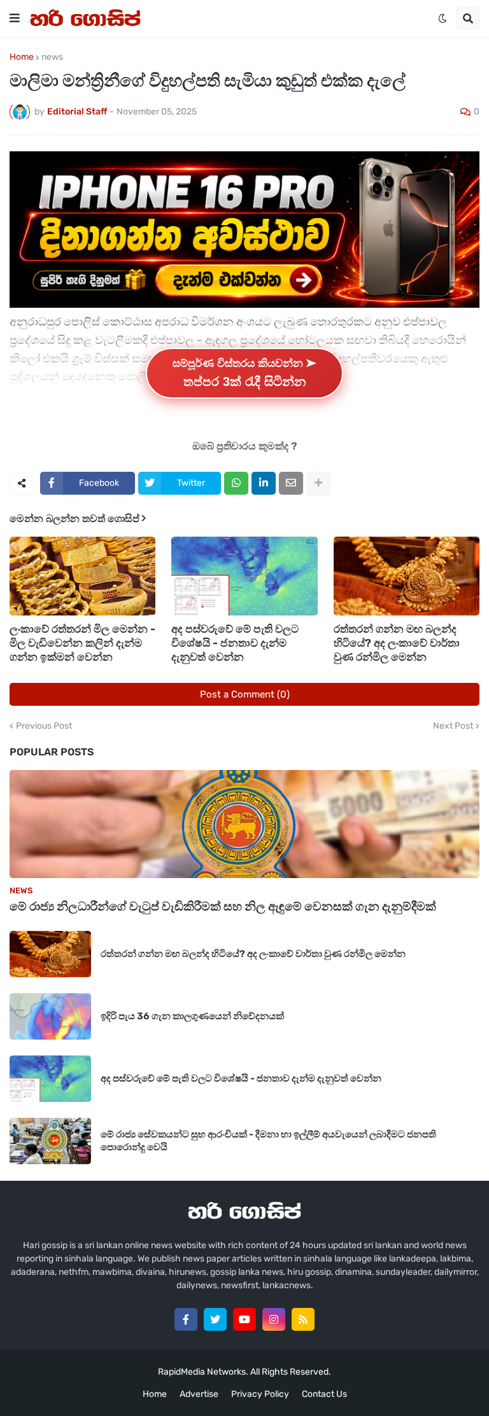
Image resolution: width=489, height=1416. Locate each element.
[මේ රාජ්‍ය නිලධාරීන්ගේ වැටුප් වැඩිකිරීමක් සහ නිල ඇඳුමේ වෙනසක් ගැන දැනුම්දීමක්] (244, 824)
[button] (14, 18)
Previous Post (44, 726)
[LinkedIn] (264, 483)
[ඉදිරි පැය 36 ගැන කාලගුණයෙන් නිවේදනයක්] (50, 1016)
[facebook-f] (185, 1319)
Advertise (199, 1394)
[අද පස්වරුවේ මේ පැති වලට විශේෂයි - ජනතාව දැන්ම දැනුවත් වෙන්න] (244, 576)
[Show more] (318, 483)
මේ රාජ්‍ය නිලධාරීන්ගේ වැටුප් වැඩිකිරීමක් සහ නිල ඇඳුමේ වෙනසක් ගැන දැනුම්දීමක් (223, 906)
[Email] (291, 483)
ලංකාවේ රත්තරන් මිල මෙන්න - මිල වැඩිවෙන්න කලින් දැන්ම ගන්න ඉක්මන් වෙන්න (82, 642)
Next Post (453, 726)
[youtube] (244, 1319)
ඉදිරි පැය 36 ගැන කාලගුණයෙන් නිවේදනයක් (192, 1016)
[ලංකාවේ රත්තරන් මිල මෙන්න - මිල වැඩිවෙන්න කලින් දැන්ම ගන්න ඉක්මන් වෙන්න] (82, 576)
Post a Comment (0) (245, 694)
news (52, 57)
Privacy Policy (260, 1394)
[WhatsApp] (236, 483)
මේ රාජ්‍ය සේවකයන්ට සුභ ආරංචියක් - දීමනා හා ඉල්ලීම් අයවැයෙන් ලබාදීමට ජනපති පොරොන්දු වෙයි (268, 1141)
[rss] (303, 1319)
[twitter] (215, 1319)
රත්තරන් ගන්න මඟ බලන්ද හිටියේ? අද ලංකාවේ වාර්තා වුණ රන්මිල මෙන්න (397, 642)
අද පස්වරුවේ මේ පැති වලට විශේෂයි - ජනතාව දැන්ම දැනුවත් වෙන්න (235, 642)
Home (22, 57)
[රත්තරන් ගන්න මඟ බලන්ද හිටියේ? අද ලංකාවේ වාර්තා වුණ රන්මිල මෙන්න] (406, 576)
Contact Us (324, 1394)
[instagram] (273, 1319)
